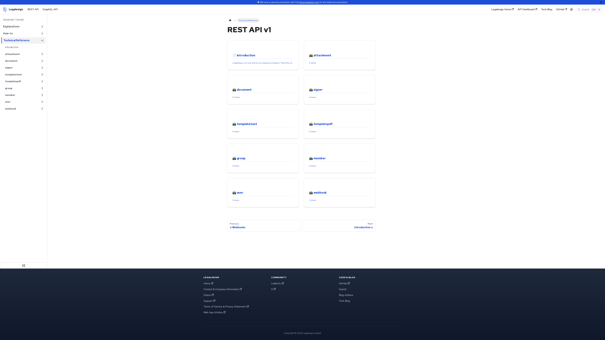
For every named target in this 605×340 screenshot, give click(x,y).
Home (207, 283)
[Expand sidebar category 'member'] (42, 95)
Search (342, 289)
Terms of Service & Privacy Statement (225, 306)
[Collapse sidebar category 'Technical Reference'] (42, 40)
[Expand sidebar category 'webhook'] (42, 109)
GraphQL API (50, 9)
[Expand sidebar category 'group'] (42, 88)
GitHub (560, 9)
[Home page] (230, 20)
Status (207, 295)
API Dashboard (526, 9)
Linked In (276, 283)
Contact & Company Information (221, 289)
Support (208, 301)
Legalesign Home (501, 9)
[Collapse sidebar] (23, 265)
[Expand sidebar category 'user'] (42, 102)
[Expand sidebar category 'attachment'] (42, 54)
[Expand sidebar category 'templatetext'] (42, 74)
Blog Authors (346, 295)
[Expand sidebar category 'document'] (42, 61)
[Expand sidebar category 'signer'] (42, 68)
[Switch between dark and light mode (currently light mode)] (571, 9)
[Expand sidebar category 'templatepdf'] (42, 81)
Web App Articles (213, 312)
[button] (23, 26)
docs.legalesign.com (309, 2)
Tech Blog (546, 9)
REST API (33, 9)
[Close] (601, 2)
